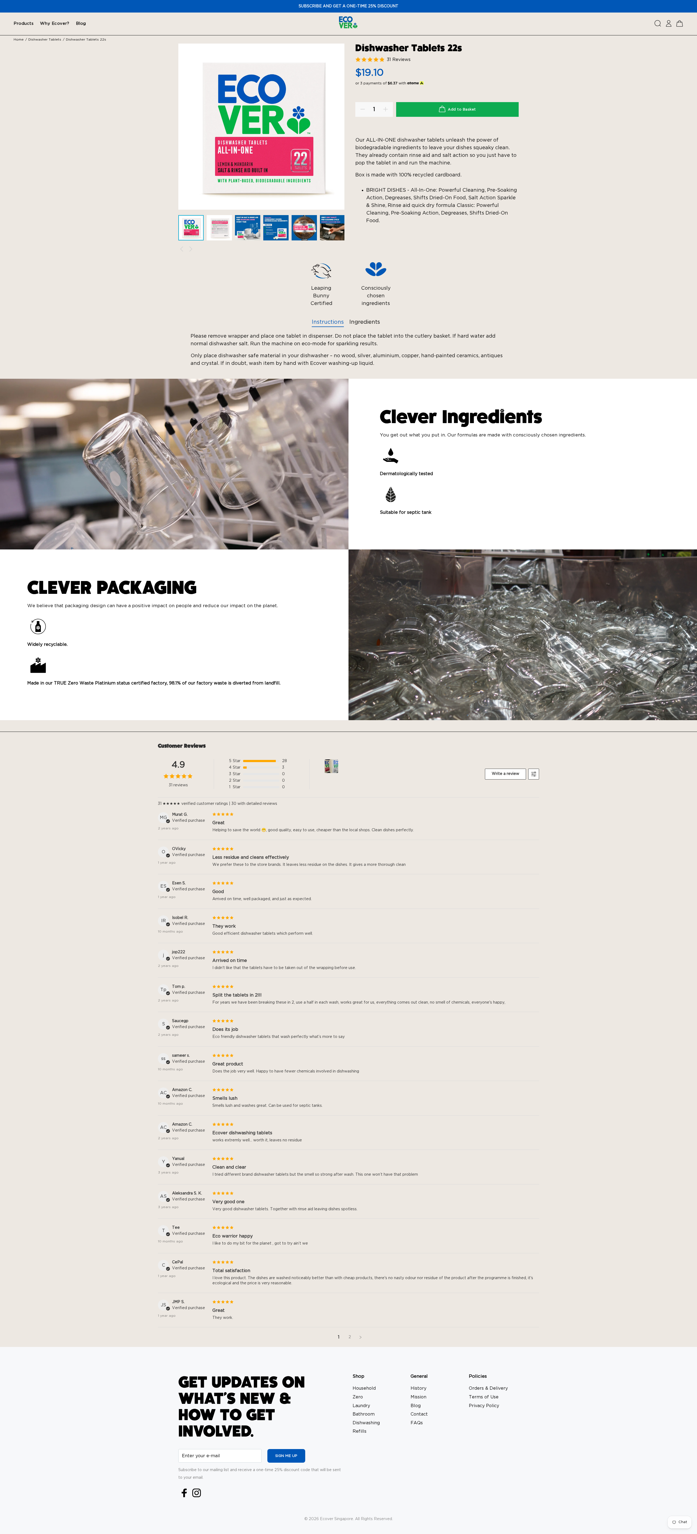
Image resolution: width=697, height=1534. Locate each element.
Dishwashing (366, 1423)
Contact (419, 1414)
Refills (359, 1431)
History (418, 1388)
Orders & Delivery (488, 1388)
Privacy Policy (484, 1406)
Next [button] (191, 249)
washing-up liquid (350, 363)
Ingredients (364, 322)
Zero (358, 1397)
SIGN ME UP (286, 1456)
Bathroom (364, 1414)
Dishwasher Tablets (44, 39)
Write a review (505, 774)
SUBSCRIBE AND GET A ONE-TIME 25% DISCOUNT (348, 6)
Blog (416, 1406)
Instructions (328, 322)
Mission (418, 1397)
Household (364, 1388)
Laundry (361, 1406)
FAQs (417, 1423)
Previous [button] (181, 249)
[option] (192, 229)
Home (19, 39)
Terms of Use (484, 1397)
